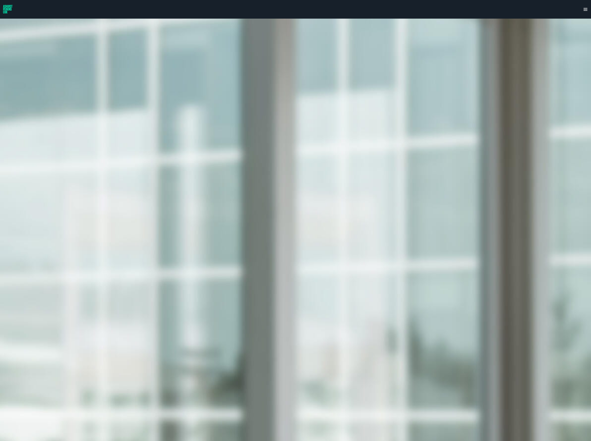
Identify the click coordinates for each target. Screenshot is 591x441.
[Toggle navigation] (585, 8)
